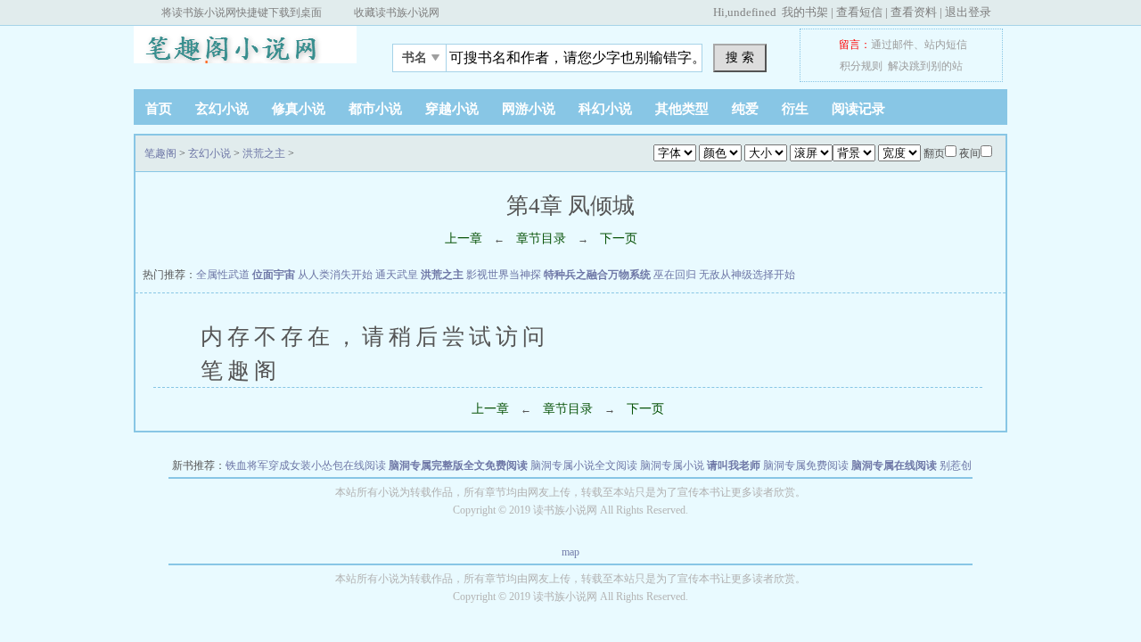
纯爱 (745, 109)
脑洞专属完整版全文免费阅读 (458, 465)
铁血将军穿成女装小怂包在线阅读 (306, 465)
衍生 (795, 109)
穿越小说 (452, 109)
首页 (158, 109)
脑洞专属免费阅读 (806, 465)
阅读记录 (858, 109)
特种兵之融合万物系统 (597, 274)
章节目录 (541, 238)
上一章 (463, 238)
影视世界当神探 (503, 274)
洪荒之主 (263, 153)
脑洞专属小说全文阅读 (583, 465)
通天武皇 (396, 274)
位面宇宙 (273, 274)
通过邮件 (892, 44)
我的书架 (805, 12)
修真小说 (298, 109)
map (570, 552)
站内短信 (945, 44)
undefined (751, 12)
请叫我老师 (733, 465)
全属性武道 (223, 274)
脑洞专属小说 (672, 465)
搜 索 (740, 57)
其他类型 (682, 109)
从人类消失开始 (335, 274)
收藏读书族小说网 (396, 12)
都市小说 (375, 109)
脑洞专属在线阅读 (894, 465)
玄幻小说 (222, 109)
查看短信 (859, 12)
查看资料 (914, 12)
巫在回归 (674, 274)
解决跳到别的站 (925, 66)
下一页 (618, 238)
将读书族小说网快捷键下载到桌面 (241, 12)
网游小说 (528, 109)
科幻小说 (605, 109)
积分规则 (861, 66)
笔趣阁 (245, 52)
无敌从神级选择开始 (747, 274)
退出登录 (968, 12)
